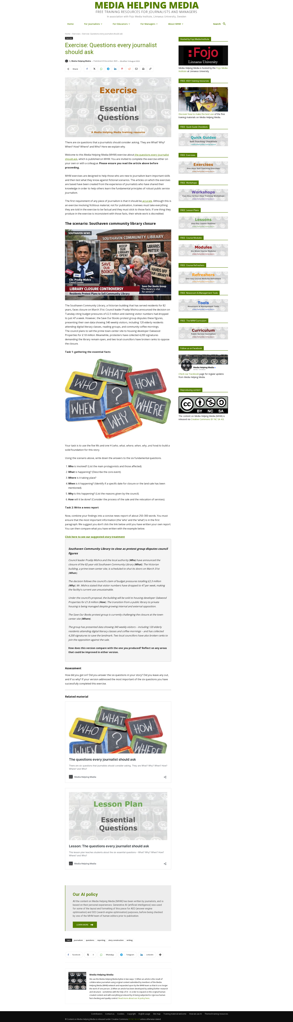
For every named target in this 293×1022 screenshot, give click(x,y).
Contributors (96, 1014)
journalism (78, 940)
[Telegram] (108, 69)
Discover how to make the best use (196, 114)
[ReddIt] (129, 69)
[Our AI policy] (118, 908)
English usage (144, 1014)
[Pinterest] (122, 69)
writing (130, 940)
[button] (220, 24)
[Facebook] (87, 69)
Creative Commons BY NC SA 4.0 (207, 419)
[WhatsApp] (101, 69)
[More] (160, 955)
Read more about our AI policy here (133, 998)
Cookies (120, 1014)
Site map (157, 1014)
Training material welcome (174, 1014)
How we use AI (195, 1014)
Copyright (131, 1014)
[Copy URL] (150, 69)
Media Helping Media (81, 61)
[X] (94, 69)
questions (90, 940)
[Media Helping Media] (67, 61)
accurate (147, 201)
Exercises (76, 34)
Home (67, 34)
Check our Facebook (189, 373)
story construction (116, 940)
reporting (101, 940)
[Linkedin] (115, 69)
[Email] (136, 69)
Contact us (109, 1014)
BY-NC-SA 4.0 (134, 1019)
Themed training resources (216, 1014)
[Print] (143, 69)
